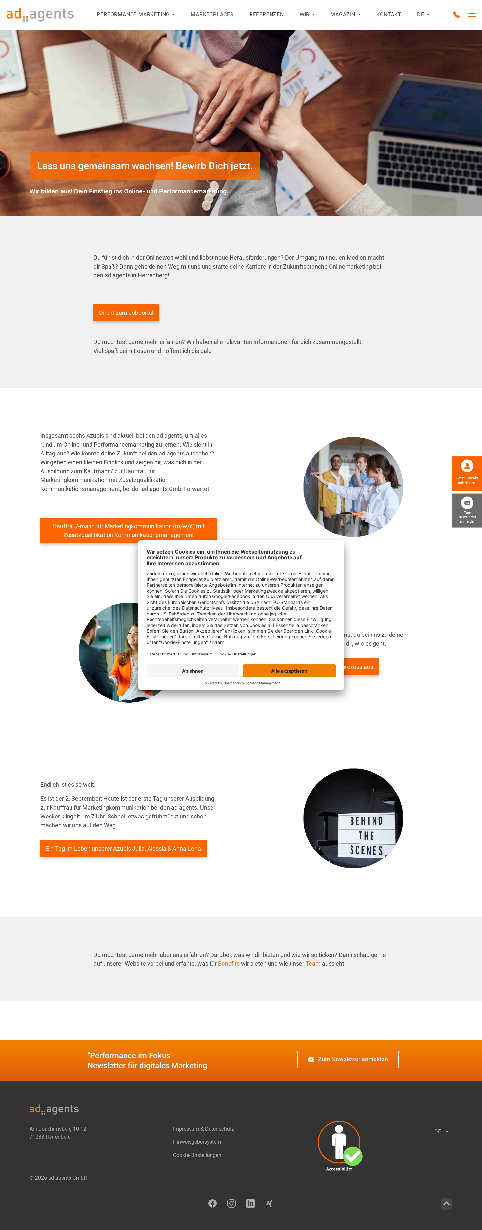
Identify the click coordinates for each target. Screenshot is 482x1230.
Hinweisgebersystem (197, 1142)
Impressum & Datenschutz (203, 1129)
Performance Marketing (133, 14)
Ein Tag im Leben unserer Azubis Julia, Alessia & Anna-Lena (123, 848)
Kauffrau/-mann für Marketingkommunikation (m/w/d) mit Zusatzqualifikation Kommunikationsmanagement (129, 530)
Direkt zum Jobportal (126, 312)
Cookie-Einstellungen (197, 1155)
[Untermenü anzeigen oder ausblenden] (172, 14)
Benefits (229, 963)
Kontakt (389, 14)
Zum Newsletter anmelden (352, 1059)
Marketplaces (212, 14)
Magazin (343, 14)
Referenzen (267, 14)
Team (312, 963)
